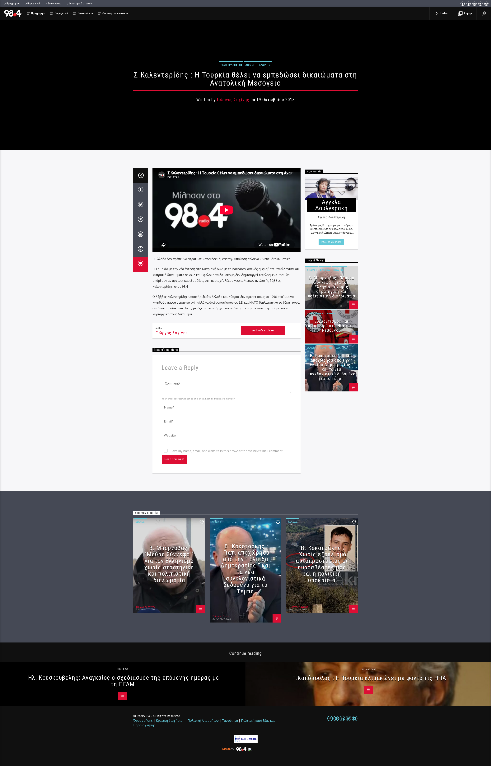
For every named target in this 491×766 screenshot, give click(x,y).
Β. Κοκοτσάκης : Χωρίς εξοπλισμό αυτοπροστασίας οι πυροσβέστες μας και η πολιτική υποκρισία (322, 564)
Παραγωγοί (33, 3)
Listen (444, 13)
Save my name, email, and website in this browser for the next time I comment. (227, 451)
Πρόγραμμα (13, 3)
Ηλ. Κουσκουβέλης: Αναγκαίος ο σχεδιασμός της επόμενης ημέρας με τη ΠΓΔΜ (123, 681)
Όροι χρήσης (143, 720)
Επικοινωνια (54, 3)
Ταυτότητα (230, 720)
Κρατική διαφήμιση (170, 720)
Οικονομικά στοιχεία (81, 3)
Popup (467, 13)
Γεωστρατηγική (231, 65)
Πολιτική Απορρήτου (203, 720)
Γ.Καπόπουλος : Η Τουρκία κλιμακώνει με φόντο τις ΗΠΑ (369, 678)
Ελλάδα (325, 270)
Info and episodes (331, 242)
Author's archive (263, 330)
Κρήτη (331, 313)
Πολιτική (339, 270)
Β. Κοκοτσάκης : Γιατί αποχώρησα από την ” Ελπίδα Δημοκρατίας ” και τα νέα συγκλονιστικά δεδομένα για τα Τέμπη (331, 367)
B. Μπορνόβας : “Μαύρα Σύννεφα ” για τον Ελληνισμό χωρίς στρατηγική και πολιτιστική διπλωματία (331, 287)
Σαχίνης (264, 65)
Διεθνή (250, 65)
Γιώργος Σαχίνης (233, 99)
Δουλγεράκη (315, 313)
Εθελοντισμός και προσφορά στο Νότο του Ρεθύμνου (331, 326)
